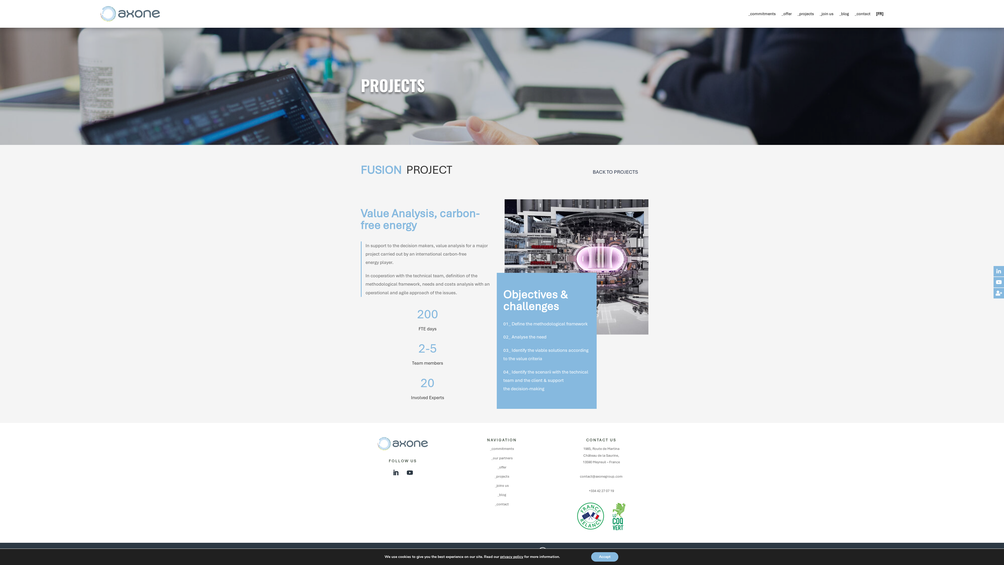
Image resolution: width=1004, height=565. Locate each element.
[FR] (879, 13)
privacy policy (511, 556)
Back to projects (615, 172)
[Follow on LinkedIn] (396, 473)
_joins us (502, 485)
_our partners (502, 458)
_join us (827, 13)
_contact (862, 13)
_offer (786, 13)
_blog (844, 13)
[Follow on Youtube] (410, 473)
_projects (805, 13)
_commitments (762, 13)
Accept (605, 556)
